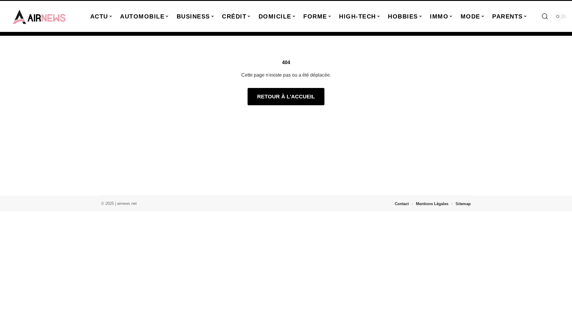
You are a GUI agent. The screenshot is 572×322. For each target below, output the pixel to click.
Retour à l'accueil (286, 97)
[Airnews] (39, 16)
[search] (545, 16)
